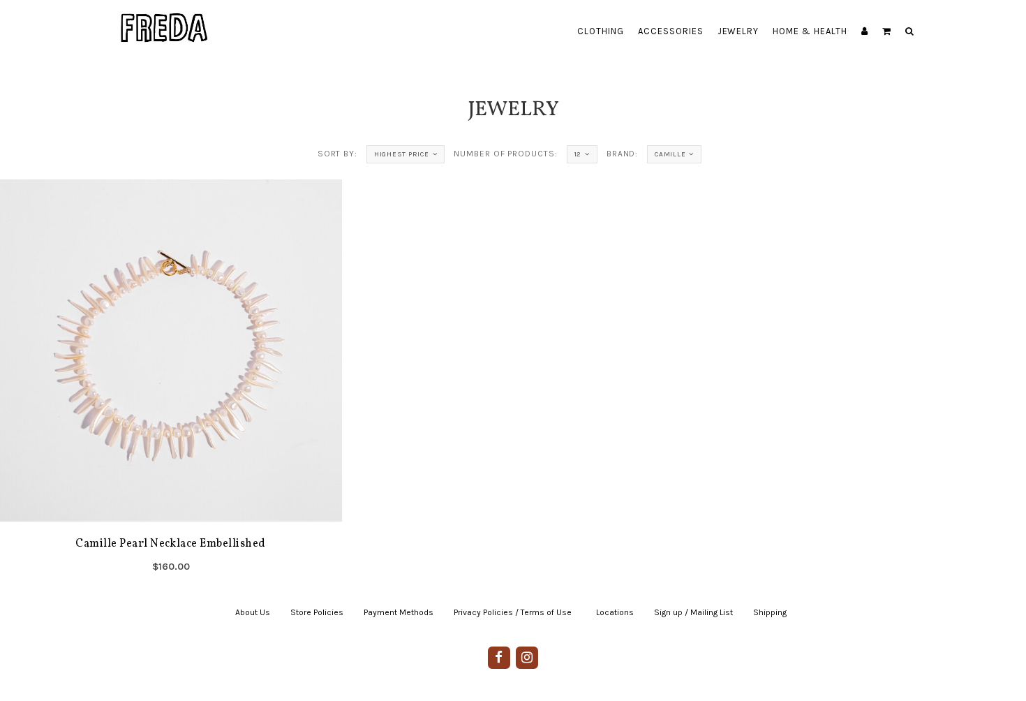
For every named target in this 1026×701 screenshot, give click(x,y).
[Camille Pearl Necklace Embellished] (171, 380)
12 (578, 154)
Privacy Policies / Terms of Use (513, 612)
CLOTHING (600, 31)
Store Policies (316, 612)
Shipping (770, 612)
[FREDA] (165, 17)
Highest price (401, 154)
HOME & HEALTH (810, 31)
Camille (670, 154)
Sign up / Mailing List (693, 612)
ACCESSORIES (671, 31)
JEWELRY (738, 31)
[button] (886, 31)
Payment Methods (398, 612)
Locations (615, 612)
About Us (252, 612)
